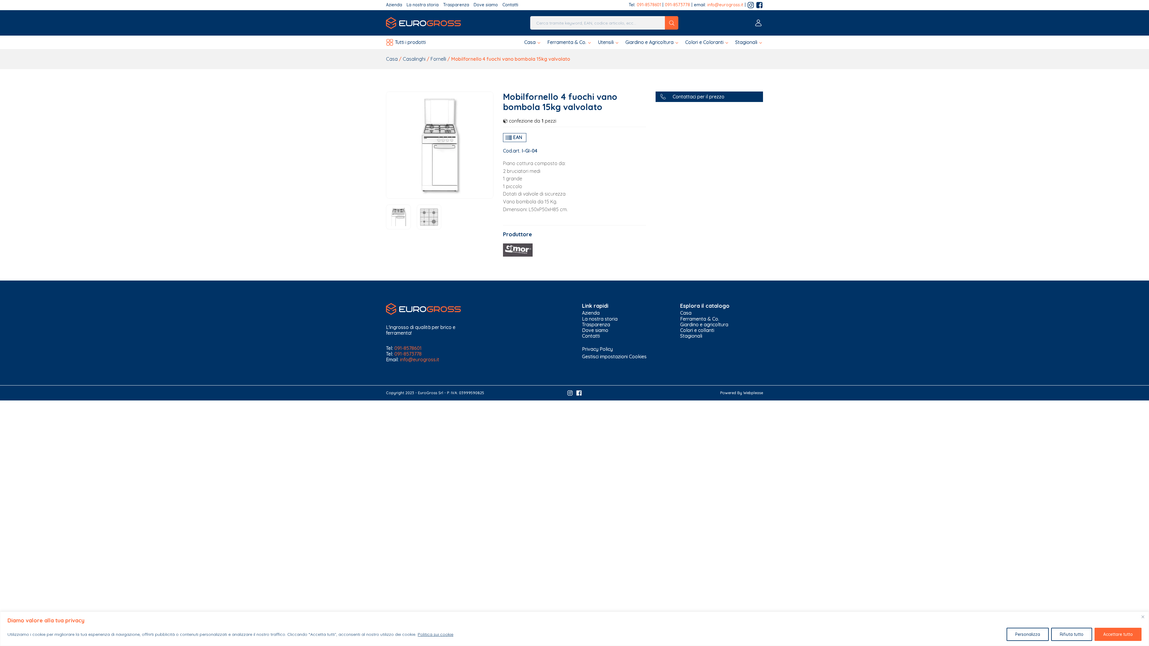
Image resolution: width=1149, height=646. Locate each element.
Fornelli (438, 59)
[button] (532, 42)
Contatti (510, 4)
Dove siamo (486, 4)
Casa (392, 59)
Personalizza (1027, 634)
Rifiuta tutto (1071, 634)
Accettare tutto (1118, 634)
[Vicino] (1142, 616)
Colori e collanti (697, 330)
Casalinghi (414, 59)
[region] (574, 629)
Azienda (394, 4)
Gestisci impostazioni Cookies (614, 356)
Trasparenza (456, 4)
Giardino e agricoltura (704, 324)
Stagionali (691, 336)
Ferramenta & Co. (699, 319)
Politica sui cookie (435, 634)
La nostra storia (423, 4)
